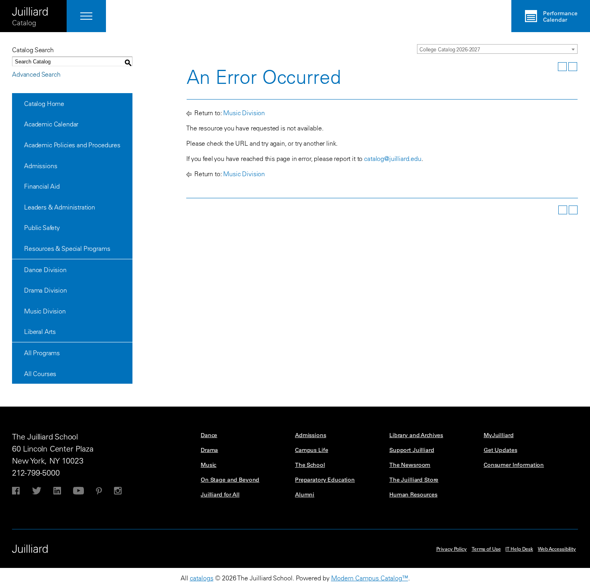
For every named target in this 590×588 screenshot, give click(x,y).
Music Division (45, 311)
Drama (209, 450)
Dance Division (45, 270)
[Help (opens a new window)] (572, 66)
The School (310, 464)
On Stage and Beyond (230, 479)
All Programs (42, 353)
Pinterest (99, 490)
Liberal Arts (40, 332)
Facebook (16, 490)
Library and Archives (416, 435)
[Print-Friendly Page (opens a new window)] (562, 66)
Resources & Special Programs (67, 248)
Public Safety (42, 228)
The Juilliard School (30, 9)
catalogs (202, 578)
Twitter (36, 490)
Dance (209, 435)
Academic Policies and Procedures (72, 145)
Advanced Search (36, 74)
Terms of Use (486, 548)
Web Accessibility (557, 548)
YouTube (78, 490)
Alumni (304, 494)
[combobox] (497, 49)
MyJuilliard (498, 435)
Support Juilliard (411, 450)
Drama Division (45, 290)
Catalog (24, 22)
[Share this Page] (551, 66)
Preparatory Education (325, 479)
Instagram (118, 490)
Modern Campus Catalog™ (369, 578)
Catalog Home (44, 104)
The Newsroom (409, 464)
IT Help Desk (519, 548)
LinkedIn (57, 490)
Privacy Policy (451, 548)
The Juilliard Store (413, 479)
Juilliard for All (220, 494)
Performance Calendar (560, 16)
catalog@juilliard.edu (392, 159)
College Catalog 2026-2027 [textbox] (449, 49)
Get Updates (500, 450)
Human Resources (413, 494)
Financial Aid (42, 186)
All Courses (40, 374)
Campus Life (311, 450)
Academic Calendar (51, 124)
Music (208, 464)
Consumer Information (514, 464)
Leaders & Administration (59, 207)
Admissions (40, 166)
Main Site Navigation (86, 16)
